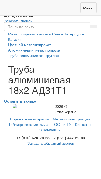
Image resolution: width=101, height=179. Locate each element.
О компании (50, 129)
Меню (88, 7)
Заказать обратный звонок (50, 143)
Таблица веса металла (28, 124)
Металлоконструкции (71, 119)
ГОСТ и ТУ (61, 124)
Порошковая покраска (29, 119)
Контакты (83, 124)
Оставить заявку (20, 101)
